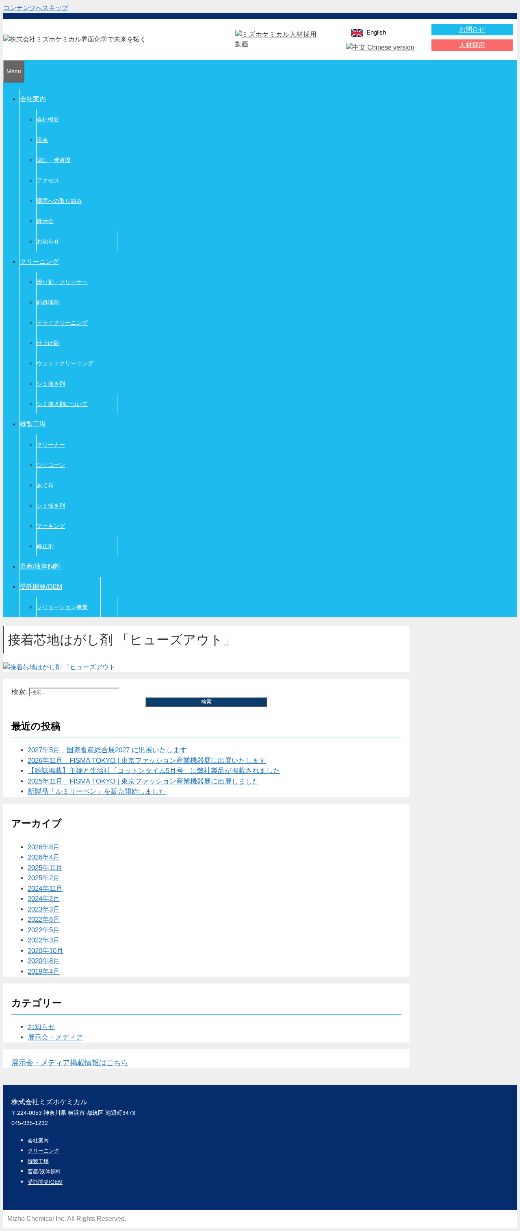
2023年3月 (44, 909)
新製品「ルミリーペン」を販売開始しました (97, 791)
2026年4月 (44, 857)
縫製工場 (33, 424)
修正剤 (45, 546)
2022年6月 (44, 919)
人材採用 (472, 44)
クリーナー (51, 444)
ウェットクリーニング (65, 363)
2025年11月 (45, 868)
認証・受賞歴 (54, 160)
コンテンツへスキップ (35, 7)
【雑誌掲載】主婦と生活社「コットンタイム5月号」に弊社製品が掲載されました (154, 771)
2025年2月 (44, 878)
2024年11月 (45, 888)
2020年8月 (44, 961)
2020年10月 (45, 951)
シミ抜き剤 (51, 383)
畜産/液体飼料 (40, 566)
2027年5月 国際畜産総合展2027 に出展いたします (107, 750)
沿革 (42, 140)
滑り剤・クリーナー (62, 282)
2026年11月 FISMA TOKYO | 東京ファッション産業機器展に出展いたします (147, 760)
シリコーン (51, 465)
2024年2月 (44, 899)
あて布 (45, 485)
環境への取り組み (59, 201)
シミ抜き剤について (62, 404)
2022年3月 (44, 940)
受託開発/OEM (41, 586)
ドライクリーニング (62, 322)
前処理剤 (48, 302)
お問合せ (472, 29)
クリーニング (39, 261)
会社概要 (48, 119)
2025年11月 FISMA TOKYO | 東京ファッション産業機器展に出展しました (143, 781)
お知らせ (48, 241)
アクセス (48, 180)
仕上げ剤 (48, 343)
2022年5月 (44, 930)
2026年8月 (44, 847)
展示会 (45, 221)
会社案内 (33, 99)
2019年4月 (44, 971)
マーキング (51, 526)
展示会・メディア (55, 1037)
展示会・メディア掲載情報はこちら (69, 1063)
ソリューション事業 (62, 607)
